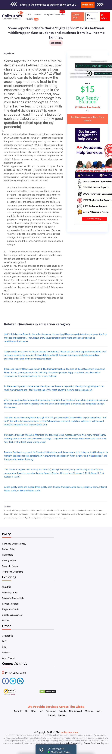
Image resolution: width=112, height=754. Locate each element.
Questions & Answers (12, 615)
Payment (105, 743)
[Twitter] (12, 681)
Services (37, 14)
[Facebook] (5, 681)
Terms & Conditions (92, 743)
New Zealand (75, 711)
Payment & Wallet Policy (14, 543)
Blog (4, 647)
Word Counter (8, 658)
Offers (104, 18)
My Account (91, 17)
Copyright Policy (10, 566)
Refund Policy (9, 549)
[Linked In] (20, 681)
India (99, 711)
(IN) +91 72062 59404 (15, 673)
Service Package (10, 603)
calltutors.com (69, 732)
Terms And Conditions (12, 571)
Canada (62, 711)
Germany (62, 715)
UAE (41, 711)
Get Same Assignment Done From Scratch (87, 119)
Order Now (87, 4)
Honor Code (7, 555)
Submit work (76, 16)
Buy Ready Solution (87, 99)
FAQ (4, 641)
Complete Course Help (54, 14)
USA (33, 711)
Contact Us (7, 635)
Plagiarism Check (10, 609)
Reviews (29, 19)
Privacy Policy (9, 560)
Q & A (28, 14)
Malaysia (89, 711)
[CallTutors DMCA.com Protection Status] (47, 692)
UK (26, 711)
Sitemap (6, 620)
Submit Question (10, 592)
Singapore (51, 711)
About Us (6, 587)
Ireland (51, 715)
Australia (18, 711)
